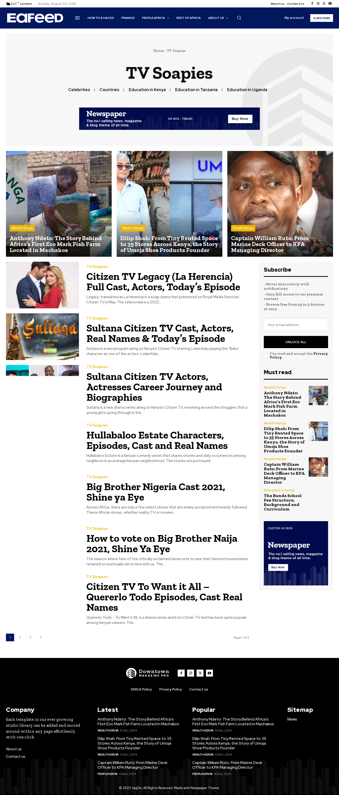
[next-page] (40, 637)
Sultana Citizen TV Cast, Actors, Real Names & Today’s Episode (160, 333)
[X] (324, 4)
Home (158, 50)
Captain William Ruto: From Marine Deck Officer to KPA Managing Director (284, 473)
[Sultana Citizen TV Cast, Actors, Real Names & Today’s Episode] (42, 336)
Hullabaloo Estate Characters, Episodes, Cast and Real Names (157, 440)
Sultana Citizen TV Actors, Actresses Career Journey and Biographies (154, 386)
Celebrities (79, 89)
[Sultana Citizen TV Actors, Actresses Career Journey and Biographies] (42, 388)
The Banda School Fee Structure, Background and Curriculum (283, 502)
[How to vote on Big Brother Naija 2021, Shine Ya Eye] (42, 546)
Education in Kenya (147, 89)
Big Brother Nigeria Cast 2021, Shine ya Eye (155, 491)
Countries (109, 89)
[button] (239, 17)
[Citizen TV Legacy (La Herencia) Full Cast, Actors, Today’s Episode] (42, 285)
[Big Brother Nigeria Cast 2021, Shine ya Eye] (42, 495)
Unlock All (295, 342)
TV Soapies (97, 267)
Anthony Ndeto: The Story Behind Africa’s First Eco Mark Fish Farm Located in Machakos (282, 404)
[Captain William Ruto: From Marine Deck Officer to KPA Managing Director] (280, 204)
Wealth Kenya (22, 228)
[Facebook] (312, 4)
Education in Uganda (247, 89)
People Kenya (243, 228)
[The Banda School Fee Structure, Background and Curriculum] (318, 498)
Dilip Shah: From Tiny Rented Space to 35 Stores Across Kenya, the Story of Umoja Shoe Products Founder (284, 440)
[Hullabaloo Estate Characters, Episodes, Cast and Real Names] (42, 443)
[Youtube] (330, 4)
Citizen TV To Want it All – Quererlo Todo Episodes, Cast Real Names (164, 597)
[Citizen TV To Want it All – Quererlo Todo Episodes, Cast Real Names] (42, 598)
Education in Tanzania (196, 89)
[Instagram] (318, 4)
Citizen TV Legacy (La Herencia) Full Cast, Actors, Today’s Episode (163, 281)
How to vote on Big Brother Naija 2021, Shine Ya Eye (161, 543)
